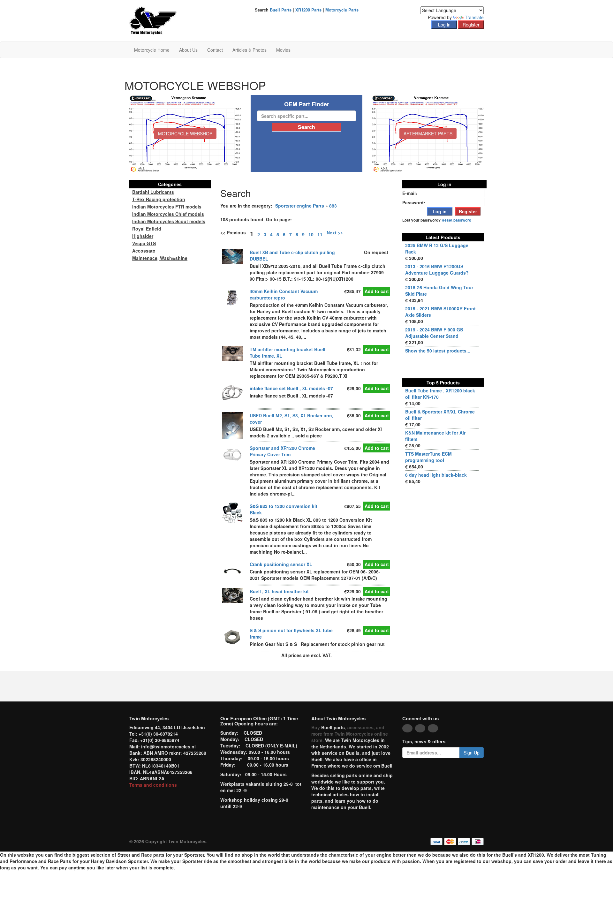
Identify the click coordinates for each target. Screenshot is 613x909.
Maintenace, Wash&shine (159, 258)
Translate (474, 17)
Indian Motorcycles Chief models (168, 214)
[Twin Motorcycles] (153, 20)
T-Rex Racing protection (158, 199)
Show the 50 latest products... (437, 350)
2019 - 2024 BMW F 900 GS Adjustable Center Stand (434, 332)
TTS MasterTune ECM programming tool (428, 457)
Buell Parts (280, 10)
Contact (215, 50)
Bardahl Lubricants (153, 192)
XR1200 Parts (308, 10)
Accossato (143, 250)
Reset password (456, 220)
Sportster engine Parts (299, 205)
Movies (283, 50)
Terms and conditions (153, 785)
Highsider (142, 236)
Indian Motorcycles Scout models (168, 221)
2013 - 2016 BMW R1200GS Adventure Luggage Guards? (437, 269)
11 (319, 234)
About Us (188, 50)
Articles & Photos (249, 50)
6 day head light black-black (436, 475)
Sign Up (472, 752)
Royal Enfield (146, 228)
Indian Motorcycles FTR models (166, 206)
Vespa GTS (144, 243)
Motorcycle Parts (342, 10)
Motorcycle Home (152, 50)
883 (333, 205)
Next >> (335, 232)
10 (311, 234)
